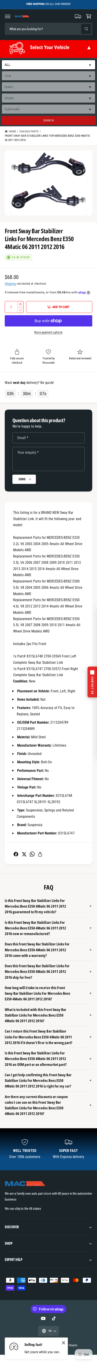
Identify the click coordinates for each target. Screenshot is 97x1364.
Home (12, 131)
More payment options (48, 332)
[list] (48, 1149)
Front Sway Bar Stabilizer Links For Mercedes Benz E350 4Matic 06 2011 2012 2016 (47, 138)
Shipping (10, 283)
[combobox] (36, 29)
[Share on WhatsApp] (32, 854)
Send (21, 479)
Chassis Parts (29, 131)
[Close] (63, 1343)
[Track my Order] (78, 16)
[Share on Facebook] (16, 854)
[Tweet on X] (24, 854)
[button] (7, 16)
